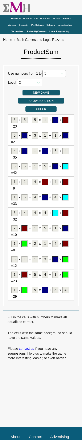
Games (67, 18)
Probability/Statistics (36, 31)
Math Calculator (21, 18)
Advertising (59, 437)
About (15, 437)
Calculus (50, 25)
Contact (35, 437)
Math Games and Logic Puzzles (40, 40)
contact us (26, 348)
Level (12, 82)
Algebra (12, 25)
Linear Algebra (65, 25)
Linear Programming (59, 31)
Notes (56, 18)
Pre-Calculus (37, 25)
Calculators (42, 18)
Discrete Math (17, 31)
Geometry (23, 25)
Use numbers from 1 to (25, 73)
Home (7, 40)
